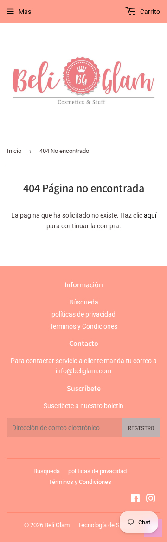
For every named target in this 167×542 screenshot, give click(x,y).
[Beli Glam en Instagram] (150, 499)
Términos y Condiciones (83, 326)
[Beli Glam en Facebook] (135, 499)
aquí (150, 215)
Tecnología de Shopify (107, 525)
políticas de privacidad (83, 314)
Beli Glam (57, 525)
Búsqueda (83, 302)
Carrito (149, 11)
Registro (141, 427)
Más (25, 11)
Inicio (14, 150)
